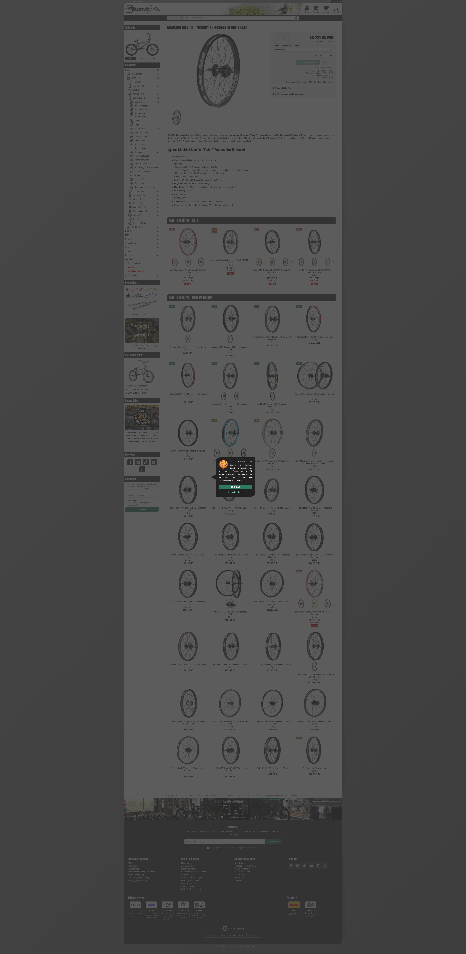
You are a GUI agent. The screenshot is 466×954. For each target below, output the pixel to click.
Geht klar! (235, 487)
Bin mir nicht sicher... (235, 492)
